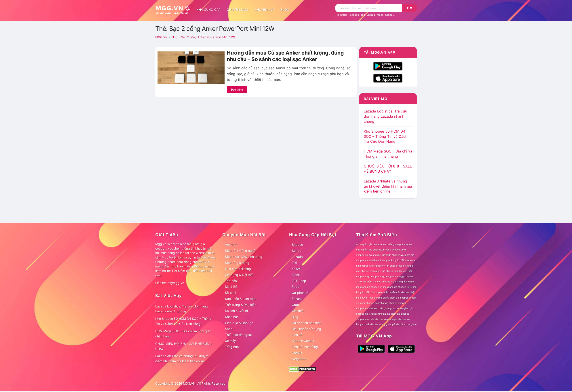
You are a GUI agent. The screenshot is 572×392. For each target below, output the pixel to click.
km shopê (391, 265)
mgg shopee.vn (389, 276)
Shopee (354, 14)
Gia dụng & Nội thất (239, 275)
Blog (284, 9)
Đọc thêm (237, 89)
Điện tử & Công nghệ (240, 250)
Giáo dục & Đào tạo (239, 323)
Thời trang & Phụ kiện (240, 305)
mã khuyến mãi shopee (396, 292)
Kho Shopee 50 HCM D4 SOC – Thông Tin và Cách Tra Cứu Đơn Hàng (385, 136)
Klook (380, 14)
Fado (295, 286)
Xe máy (230, 341)
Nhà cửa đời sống (238, 269)
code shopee (392, 249)
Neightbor (299, 359)
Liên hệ (297, 335)
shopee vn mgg (378, 324)
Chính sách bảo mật (306, 323)
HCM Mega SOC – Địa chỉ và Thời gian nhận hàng (183, 333)
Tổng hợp (232, 347)
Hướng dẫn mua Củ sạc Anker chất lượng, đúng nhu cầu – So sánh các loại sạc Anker (285, 56)
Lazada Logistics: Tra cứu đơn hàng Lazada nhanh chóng (385, 116)
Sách (228, 329)
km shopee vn (377, 265)
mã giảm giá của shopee (376, 281)
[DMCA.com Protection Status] (302, 369)
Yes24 (296, 269)
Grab (295, 305)
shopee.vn (362, 308)
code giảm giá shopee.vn (370, 249)
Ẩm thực (231, 244)
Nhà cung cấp (208, 9)
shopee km (362, 313)
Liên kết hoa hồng (305, 347)
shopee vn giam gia (386, 319)
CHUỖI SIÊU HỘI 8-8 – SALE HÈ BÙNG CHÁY (183, 346)
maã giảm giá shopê (381, 271)
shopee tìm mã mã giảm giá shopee (389, 313)
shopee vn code (365, 319)
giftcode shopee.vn (393, 255)
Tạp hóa (231, 281)
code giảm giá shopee (399, 244)
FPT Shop (299, 281)
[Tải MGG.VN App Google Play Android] (388, 66)
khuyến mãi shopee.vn (403, 260)
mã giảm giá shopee (402, 281)
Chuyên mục (237, 9)
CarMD (297, 353)
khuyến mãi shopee (379, 260)
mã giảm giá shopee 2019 (397, 287)
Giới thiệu (298, 311)
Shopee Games (303, 341)
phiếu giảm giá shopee (395, 297)
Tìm (409, 8)
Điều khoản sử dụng (306, 329)
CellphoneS (300, 293)
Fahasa (297, 299)
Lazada (371, 14)
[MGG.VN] (174, 9)
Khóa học (232, 317)
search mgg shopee (386, 303)
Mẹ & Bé (231, 286)
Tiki (363, 14)
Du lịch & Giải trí (236, 311)
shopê (391, 324)
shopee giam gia (404, 308)
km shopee (362, 265)
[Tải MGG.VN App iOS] (388, 78)
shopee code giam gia (381, 308)
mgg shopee (372, 276)
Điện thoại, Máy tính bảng (243, 257)
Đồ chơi (230, 293)
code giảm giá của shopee (371, 244)
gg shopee (375, 255)
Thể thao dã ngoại (238, 335)
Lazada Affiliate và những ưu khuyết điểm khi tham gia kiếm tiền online (388, 186)
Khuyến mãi (264, 9)
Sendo (389, 14)
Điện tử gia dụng (237, 263)
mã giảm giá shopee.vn (369, 287)
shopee (402, 303)
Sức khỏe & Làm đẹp (240, 299)
